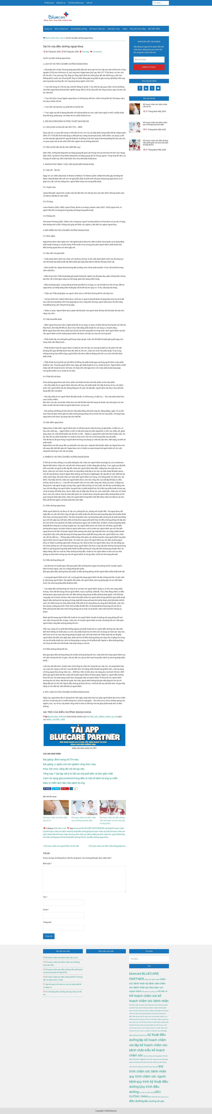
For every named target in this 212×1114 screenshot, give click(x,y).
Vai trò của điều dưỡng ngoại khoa (94, 837)
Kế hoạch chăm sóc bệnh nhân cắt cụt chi (61, 958)
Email (46, 910)
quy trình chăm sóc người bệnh (109, 834)
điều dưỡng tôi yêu (154, 1101)
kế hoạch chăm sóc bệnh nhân (59, 831)
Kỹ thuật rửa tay (142, 1035)
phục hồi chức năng (136, 1059)
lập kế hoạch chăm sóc (97, 831)
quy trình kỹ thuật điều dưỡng (68, 837)
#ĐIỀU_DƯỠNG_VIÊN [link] (55, 720)
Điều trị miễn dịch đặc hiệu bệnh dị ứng (64, 783)
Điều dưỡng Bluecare (58, 16)
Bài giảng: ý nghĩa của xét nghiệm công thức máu (69, 764)
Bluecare (113, 1111)
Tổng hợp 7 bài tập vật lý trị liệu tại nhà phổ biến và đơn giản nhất (78, 773)
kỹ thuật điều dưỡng (79, 831)
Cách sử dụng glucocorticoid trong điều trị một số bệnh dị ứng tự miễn (80, 778)
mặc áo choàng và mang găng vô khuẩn (155, 1056)
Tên (45, 897)
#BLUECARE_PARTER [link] (56, 717)
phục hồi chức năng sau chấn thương (155, 1062)
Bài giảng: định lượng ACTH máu (61, 759)
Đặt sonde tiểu (152, 1097)
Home (47, 38)
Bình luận (47, 863)
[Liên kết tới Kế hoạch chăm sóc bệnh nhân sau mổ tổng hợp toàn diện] (84, 801)
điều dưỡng (106, 828)
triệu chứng (150, 1092)
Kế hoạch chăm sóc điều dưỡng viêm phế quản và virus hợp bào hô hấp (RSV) (112, 820)
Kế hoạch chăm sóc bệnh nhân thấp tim (150, 1011)
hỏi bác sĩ (162, 991)
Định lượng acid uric (163, 1097)
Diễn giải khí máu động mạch (149, 991)
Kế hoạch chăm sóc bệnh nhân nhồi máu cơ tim (143, 1005)
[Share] (71, 788)
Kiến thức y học (58, 38)
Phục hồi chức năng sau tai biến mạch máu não (143, 1067)
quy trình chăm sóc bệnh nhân (84, 834)
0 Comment (97, 52)
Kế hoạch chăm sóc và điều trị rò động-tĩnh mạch (147, 1030)
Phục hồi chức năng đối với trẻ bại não (63, 769)
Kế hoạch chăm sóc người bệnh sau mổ (146, 1025)
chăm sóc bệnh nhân (152, 979)
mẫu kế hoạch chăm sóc (61, 834)
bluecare (77, 828)
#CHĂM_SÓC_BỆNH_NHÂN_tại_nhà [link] (102, 717)
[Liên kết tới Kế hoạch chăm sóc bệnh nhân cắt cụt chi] (56, 801)
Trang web (47, 922)
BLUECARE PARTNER (91, 828)
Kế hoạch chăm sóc (143, 996)
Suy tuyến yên (143, 1092)
